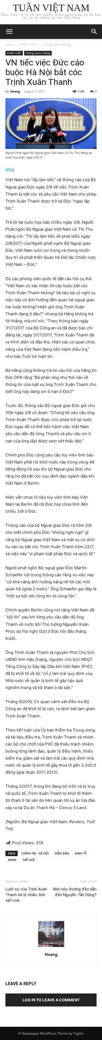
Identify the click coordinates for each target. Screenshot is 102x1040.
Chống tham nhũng (56, 44)
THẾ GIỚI (28, 860)
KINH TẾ (80, 853)
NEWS (12, 860)
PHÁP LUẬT (28, 44)
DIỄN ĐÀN (62, 853)
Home (10, 44)
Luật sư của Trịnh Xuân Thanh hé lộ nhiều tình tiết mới (26, 895)
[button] (94, 31)
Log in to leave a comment (51, 1000)
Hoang (15, 91)
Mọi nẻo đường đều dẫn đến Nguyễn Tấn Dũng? (75, 892)
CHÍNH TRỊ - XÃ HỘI (35, 853)
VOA (9, 170)
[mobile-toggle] (9, 31)
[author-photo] (51, 947)
